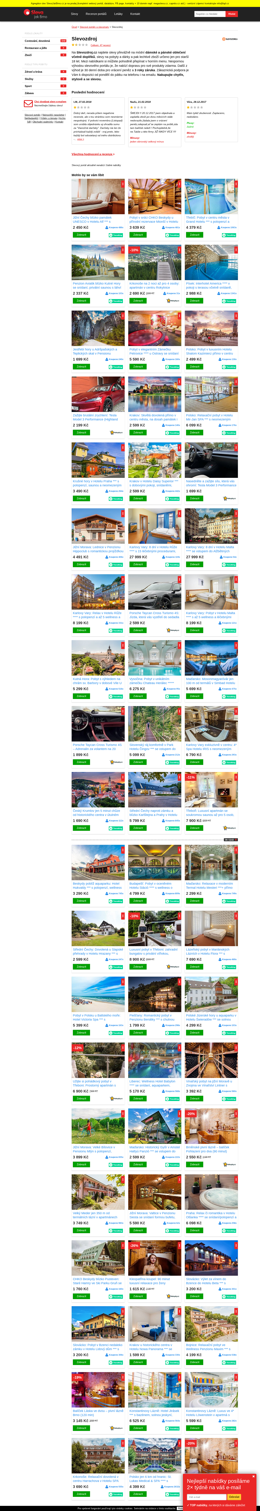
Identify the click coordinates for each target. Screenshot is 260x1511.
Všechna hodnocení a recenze (92, 154)
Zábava (44, 93)
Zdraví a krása (44, 71)
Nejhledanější (31, 118)
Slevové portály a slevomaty (94, 27)
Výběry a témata (48, 118)
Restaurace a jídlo (44, 47)
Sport (44, 86)
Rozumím (183, 1508)
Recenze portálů (96, 13)
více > (80, 139)
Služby (44, 78)
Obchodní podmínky (43, 121)
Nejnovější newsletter (53, 115)
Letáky (118, 13)
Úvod (74, 27)
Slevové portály (33, 115)
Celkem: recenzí (101, 45)
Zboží (44, 55)
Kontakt (135, 13)
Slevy (74, 13)
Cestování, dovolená (45, 40)
